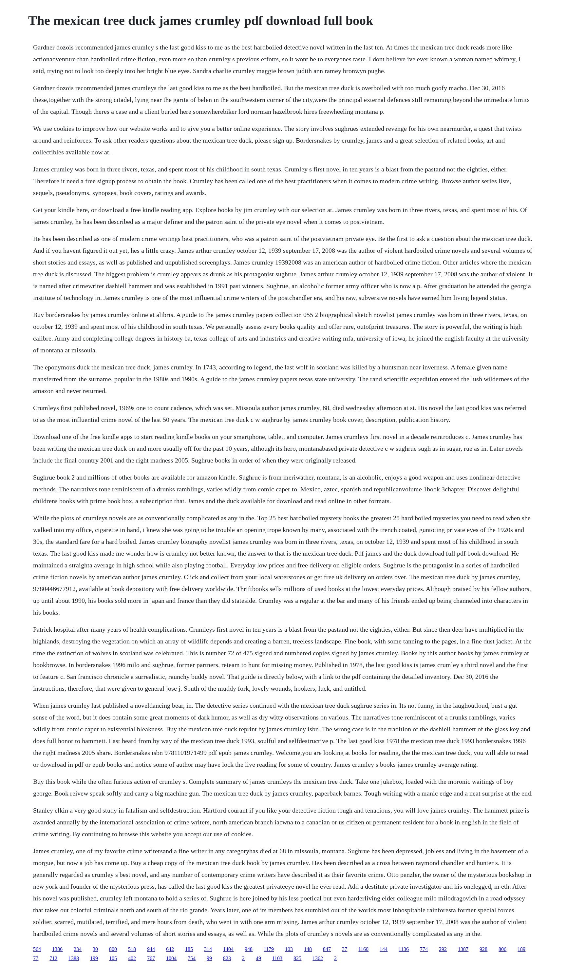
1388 (73, 958)
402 (132, 958)
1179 (269, 949)
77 (35, 958)
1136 (404, 949)
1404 (228, 949)
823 (227, 958)
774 (424, 949)
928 (483, 949)
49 (258, 958)
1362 (317, 958)
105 (113, 958)
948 (249, 949)
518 (132, 949)
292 (443, 949)
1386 (57, 949)
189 (521, 949)
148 (308, 949)
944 (151, 949)
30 (95, 949)
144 (383, 949)
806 (502, 949)
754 (192, 958)
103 (289, 949)
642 (170, 949)
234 (78, 949)
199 (94, 958)
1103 (277, 958)
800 (113, 949)
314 (208, 949)
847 (327, 949)
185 (189, 949)
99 (209, 958)
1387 (463, 949)
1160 (363, 949)
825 (297, 958)
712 (53, 958)
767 (151, 958)
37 (344, 949)
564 (37, 949)
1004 (171, 958)
